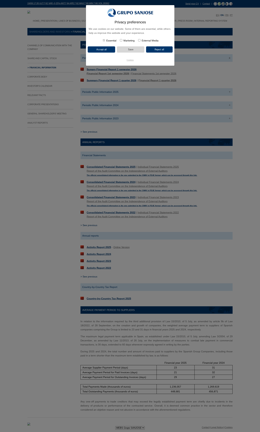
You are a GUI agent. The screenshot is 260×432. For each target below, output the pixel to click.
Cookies (130, 60)
